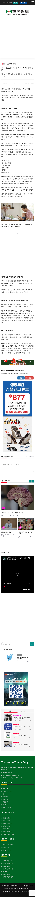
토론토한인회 (7, 826)
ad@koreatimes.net (20, 778)
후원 (15, 2)
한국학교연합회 (7, 823)
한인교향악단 (7, 820)
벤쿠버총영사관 (7, 866)
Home (5, 64)
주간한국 (12, 64)
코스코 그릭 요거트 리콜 (19, 735)
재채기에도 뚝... (6, 532)
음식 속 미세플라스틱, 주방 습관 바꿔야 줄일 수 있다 (21, 718)
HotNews (16, 724)
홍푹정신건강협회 (8, 844)
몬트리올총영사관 (8, 863)
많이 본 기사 (24, 711)
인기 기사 (11, 711)
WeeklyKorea (17, 715)
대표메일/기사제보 (6, 772)
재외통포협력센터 (8, 877)
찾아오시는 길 (7, 807)
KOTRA (5, 871)
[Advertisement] (17, 38)
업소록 (5, 804)
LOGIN (3, 2)
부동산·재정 (6, 799)
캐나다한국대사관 (8, 869)
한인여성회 (6, 828)
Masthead (5, 788)
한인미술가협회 (7, 831)
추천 (22, 378)
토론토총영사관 (7, 861)
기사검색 (23, 2)
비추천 (29, 378)
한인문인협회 (7, 818)
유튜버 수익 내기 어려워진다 (21, 744)
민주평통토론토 (7, 874)
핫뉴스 (5, 794)
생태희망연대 (7, 850)
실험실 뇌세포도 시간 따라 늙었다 (12, 512)
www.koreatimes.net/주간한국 (12, 370)
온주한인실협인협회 (9, 834)
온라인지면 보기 (7, 791)
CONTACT (9, 2)
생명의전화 (6, 847)
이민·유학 (5, 796)
